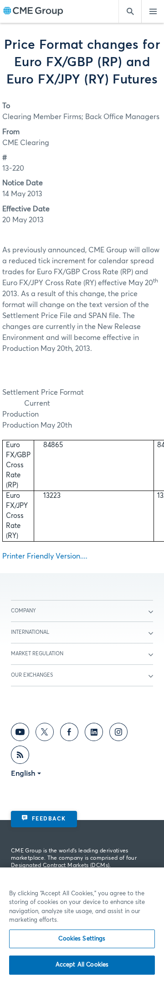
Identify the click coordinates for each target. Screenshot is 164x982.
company (23, 610)
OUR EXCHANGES (32, 675)
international (30, 632)
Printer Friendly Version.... (44, 556)
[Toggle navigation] (152, 11)
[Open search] (129, 11)
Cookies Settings (81, 939)
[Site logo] (33, 12)
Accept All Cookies (82, 965)
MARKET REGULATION (37, 653)
